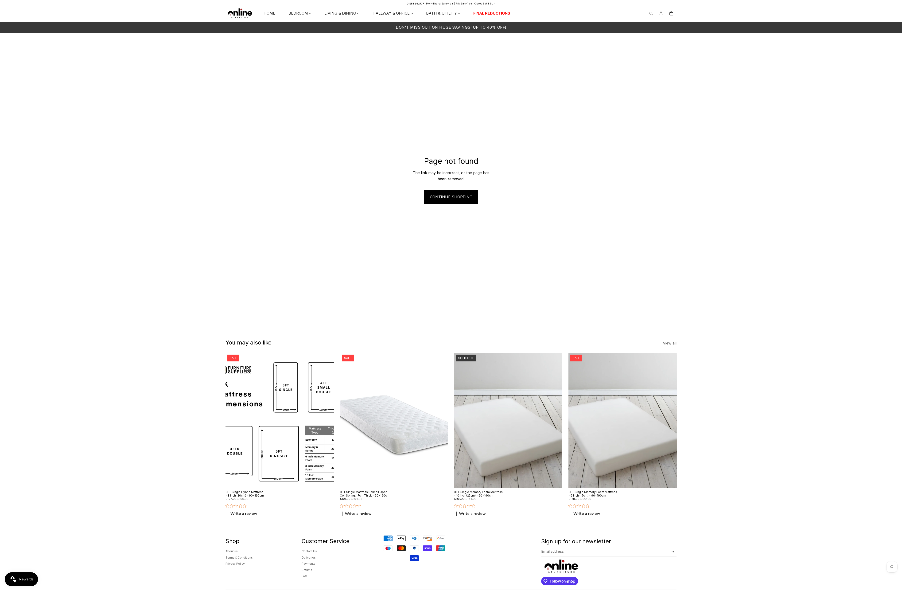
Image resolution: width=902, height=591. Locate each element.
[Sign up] (672, 552)
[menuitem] (269, 13)
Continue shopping (451, 197)
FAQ (304, 576)
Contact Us (309, 551)
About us (232, 551)
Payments (308, 563)
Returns (307, 570)
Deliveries (309, 557)
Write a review (243, 514)
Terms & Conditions (239, 557)
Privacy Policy (235, 563)
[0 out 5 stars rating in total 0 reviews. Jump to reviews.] (237, 506)
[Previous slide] (233, 420)
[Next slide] (327, 420)
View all (669, 343)
